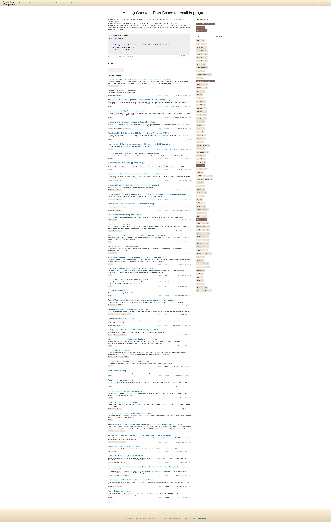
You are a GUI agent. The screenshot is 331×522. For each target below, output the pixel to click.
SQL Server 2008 (111, 128)
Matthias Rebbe (180, 475)
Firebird (200, 132)
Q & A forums (75, 3)
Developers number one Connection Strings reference (35, 3)
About (314, 3)
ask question (162, 513)
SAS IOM (200, 203)
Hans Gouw (181, 275)
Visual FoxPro (202, 287)
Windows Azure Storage (204, 290)
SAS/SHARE (201, 213)
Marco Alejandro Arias (178, 210)
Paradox (200, 186)
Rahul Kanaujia (180, 386)
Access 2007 (201, 54)
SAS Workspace (202, 209)
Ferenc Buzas (180, 497)
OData (199, 172)
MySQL (109, 106)
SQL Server (115, 85)
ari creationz (181, 128)
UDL (199, 277)
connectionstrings (130, 513)
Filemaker (200, 128)
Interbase (200, 148)
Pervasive (200, 189)
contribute (172, 513)
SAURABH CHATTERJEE (177, 106)
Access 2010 (201, 57)
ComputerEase (202, 84)
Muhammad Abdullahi (178, 295)
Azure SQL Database (112, 304)
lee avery (181, 431)
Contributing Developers (200, 518)
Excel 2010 (201, 115)
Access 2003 (201, 50)
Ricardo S (181, 242)
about (185, 513)
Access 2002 (201, 47)
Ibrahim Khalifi (180, 169)
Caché (199, 77)
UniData (200, 280)
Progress (200, 196)
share (124, 56)
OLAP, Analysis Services (204, 175)
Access (200, 40)
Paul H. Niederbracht (178, 325)
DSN (199, 94)
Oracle (109, 219)
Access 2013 (201, 61)
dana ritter (181, 220)
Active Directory (111, 356)
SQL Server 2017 (111, 230)
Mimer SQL (201, 159)
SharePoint (201, 216)
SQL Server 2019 (111, 95)
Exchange (200, 125)
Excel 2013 (201, 118)
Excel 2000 (201, 101)
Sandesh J (181, 334)
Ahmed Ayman (180, 305)
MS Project (114, 252)
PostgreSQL (201, 192)
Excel (109, 430)
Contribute (321, 3)
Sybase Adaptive (202, 263)
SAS (199, 199)
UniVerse (200, 284)
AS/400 (200, 71)
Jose (182, 139)
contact (192, 513)
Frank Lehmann (180, 451)
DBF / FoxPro (202, 88)
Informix (200, 142)
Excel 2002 (201, 105)
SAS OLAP (201, 206)
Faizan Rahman (180, 420)
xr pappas (180, 253)
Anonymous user (179, 95)
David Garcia (180, 398)
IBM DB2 (200, 138)
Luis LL (182, 158)
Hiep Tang (181, 180)
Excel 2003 (201, 108)
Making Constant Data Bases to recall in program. (165, 13)
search (147, 513)
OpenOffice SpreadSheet (204, 179)
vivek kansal (181, 346)
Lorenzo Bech (180, 286)
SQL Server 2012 (111, 408)
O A (183, 199)
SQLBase (110, 85)
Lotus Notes (201, 155)
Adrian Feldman (180, 442)
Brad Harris (188, 55)
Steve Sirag (181, 357)
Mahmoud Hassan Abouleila (177, 149)
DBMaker (200, 91)
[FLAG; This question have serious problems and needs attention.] (120, 56)
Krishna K (181, 264)
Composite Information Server (114, 314)
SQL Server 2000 (202, 223)
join (205, 513)
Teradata (110, 334)
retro (179, 513)
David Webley (180, 86)
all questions (218, 36)
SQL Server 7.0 (202, 250)
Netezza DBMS (202, 169)
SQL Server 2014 (111, 199)
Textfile (200, 273)
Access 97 (201, 64)
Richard (182, 462)
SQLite (200, 260)
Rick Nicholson (180, 486)
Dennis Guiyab (180, 231)
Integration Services (120, 128)
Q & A (154, 513)
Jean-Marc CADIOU (178, 366)
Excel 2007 (201, 111)
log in (327, 3)
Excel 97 (200, 121)
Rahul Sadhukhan (179, 190)
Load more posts (112, 502)
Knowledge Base (61, 3)
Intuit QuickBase (202, 152)
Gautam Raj (181, 409)
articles (140, 513)
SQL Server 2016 (111, 189)
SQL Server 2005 (111, 210)
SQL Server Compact (203, 253)
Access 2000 (201, 44)
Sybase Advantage (203, 267)
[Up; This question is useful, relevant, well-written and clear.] (108, 56)
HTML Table (201, 135)
